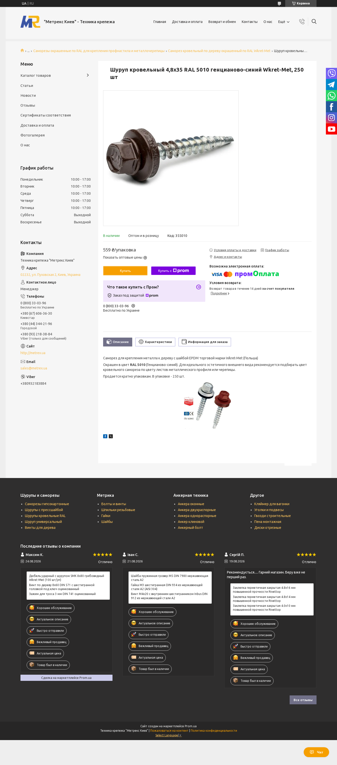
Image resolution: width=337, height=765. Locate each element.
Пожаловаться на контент (169, 730)
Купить (125, 271)
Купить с (165, 271)
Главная (159, 22)
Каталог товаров (35, 75)
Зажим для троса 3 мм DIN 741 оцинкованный (62, 593)
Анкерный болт (190, 528)
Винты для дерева (40, 528)
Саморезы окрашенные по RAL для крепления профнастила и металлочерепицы (99, 51)
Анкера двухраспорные (197, 510)
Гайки (105, 516)
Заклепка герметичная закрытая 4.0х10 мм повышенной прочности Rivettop (264, 607)
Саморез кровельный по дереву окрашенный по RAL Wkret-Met (219, 51)
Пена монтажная (267, 522)
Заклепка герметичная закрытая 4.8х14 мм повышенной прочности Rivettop (264, 598)
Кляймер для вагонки (271, 504)
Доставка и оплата (187, 22)
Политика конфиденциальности (214, 730)
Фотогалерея (32, 135)
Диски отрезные (267, 528)
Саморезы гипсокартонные (47, 504)
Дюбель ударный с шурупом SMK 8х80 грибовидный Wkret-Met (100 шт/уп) (66, 577)
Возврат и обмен (222, 22)
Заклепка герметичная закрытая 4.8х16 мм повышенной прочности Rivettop (264, 589)
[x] (111, 437)
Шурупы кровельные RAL (45, 516)
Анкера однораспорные (197, 516)
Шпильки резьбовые (118, 510)
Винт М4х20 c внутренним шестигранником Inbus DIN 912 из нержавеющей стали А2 (169, 595)
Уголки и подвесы (269, 510)
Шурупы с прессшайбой (44, 510)
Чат (320, 752)
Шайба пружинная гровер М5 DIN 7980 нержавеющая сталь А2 (169, 577)
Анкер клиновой (191, 522)
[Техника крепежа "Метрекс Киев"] (30, 22)
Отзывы (27, 105)
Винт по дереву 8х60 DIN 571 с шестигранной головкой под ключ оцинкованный (61, 587)
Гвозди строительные (272, 516)
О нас (267, 22)
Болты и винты (113, 504)
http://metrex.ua (32, 353)
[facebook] (105, 437)
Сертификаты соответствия (45, 115)
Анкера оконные (191, 504)
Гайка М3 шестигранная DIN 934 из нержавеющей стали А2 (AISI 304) (167, 587)
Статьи (26, 85)
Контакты (250, 22)
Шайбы (107, 522)
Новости (28, 95)
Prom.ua (191, 726)
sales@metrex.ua (33, 368)
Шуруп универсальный (43, 522)
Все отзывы (303, 700)
